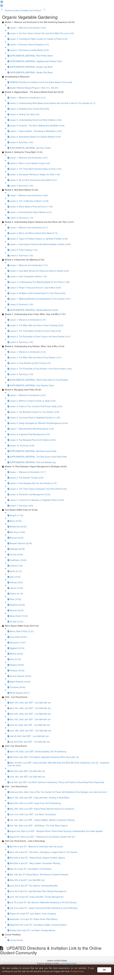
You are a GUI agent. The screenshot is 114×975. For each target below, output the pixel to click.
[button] (1, 2)
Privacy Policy (77, 971)
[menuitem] (1, 6)
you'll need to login (68, 963)
